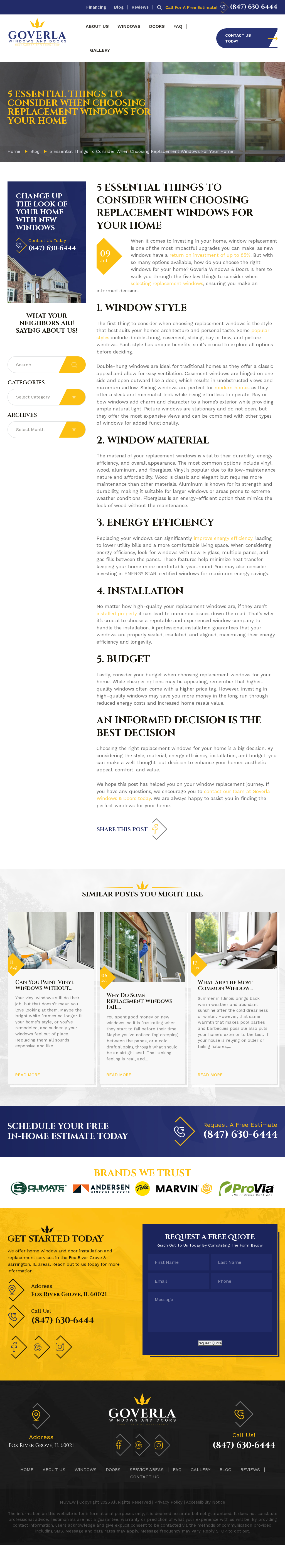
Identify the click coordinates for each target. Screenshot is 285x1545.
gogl (42, 1347)
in (162, 1445)
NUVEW (68, 1502)
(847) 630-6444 (253, 7)
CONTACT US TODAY (238, 38)
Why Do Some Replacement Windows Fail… (139, 1001)
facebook (159, 829)
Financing (96, 7)
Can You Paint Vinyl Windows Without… (44, 985)
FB (19, 1347)
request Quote (210, 1343)
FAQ (177, 26)
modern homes (232, 387)
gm (142, 1445)
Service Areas (147, 1469)
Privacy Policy (168, 1502)
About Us (97, 26)
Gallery (100, 50)
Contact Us (144, 1477)
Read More (27, 1075)
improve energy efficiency (223, 538)
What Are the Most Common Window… (225, 985)
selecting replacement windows (167, 283)
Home (26, 1469)
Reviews (140, 7)
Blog (119, 7)
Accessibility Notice (205, 1502)
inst (64, 1347)
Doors (157, 26)
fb (123, 1445)
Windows (129, 26)
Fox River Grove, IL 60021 (69, 1294)
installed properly (117, 613)
